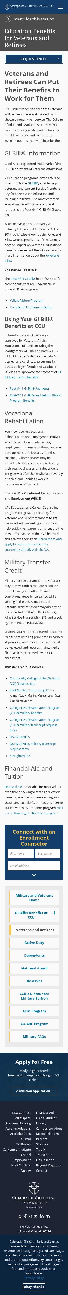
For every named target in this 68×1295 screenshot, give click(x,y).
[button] (34, 19)
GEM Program (34, 1011)
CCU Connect (21, 1113)
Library (41, 1123)
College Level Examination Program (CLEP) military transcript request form (35, 725)
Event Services (20, 1165)
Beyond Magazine (48, 1165)
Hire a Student (46, 1118)
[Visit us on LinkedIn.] (41, 1216)
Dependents (34, 955)
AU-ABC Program (34, 1024)
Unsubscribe (45, 1160)
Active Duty (34, 942)
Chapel (26, 1155)
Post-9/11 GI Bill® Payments (29, 388)
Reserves (34, 981)
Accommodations (18, 1128)
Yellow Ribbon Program (26, 300)
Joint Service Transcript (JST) (30, 690)
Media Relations (47, 1134)
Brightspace (22, 1118)
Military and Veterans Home (34, 897)
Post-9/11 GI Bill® (23, 279)
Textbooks (23, 1144)
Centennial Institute (17, 1149)
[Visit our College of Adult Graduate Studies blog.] (20, 1216)
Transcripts (44, 1155)
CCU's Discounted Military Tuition (34, 995)
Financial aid (13, 787)
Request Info (33, 59)
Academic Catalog (18, 1123)
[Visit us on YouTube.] (48, 1217)
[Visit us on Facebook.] (25, 1216)
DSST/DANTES (20, 737)
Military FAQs (34, 1036)
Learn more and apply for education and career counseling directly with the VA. (33, 544)
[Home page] (29, 7)
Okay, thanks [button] (34, 1287)
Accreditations (20, 1134)
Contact (41, 1171)
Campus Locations (49, 1128)
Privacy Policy (34, 1278)
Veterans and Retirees (35, 930)
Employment (22, 1160)
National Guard (34, 968)
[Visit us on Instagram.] (30, 1216)
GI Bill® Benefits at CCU (31, 914)
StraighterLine (20, 756)
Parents (41, 1139)
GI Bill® (33, 183)
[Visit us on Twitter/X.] (36, 1216)
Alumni (26, 1139)
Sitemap (42, 1144)
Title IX (40, 1149)
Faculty (26, 1171)
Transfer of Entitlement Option (31, 307)
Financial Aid (45, 1113)
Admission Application (33, 1091)
